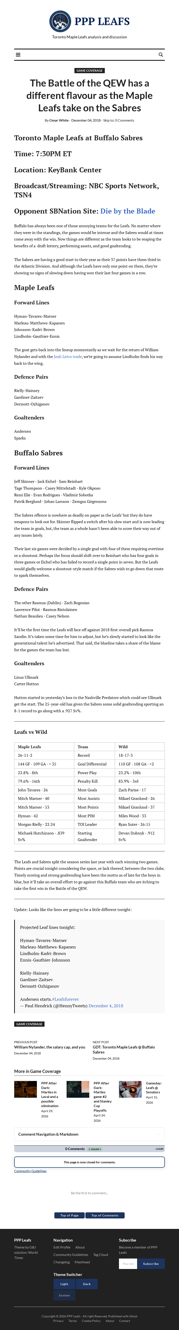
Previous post (25, 1042)
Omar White (57, 120)
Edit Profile (61, 1247)
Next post (101, 1042)
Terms (73, 1321)
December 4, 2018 (106, 1006)
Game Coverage (90, 70)
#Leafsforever (65, 999)
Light (64, 1284)
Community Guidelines (70, 1254)
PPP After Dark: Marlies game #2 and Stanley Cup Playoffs (103, 1096)
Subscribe (151, 1264)
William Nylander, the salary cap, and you (49, 1047)
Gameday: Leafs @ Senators (154, 1087)
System (64, 1295)
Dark (87, 1284)
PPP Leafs (102, 21)
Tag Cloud (100, 1254)
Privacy (58, 1321)
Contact (124, 1321)
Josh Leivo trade (68, 356)
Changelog (61, 1262)
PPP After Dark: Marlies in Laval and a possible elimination (50, 1094)
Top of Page (69, 1215)
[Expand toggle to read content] (158, 1134)
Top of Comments (105, 1215)
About (80, 1247)
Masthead (82, 1262)
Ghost (133, 1316)
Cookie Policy (91, 1321)
